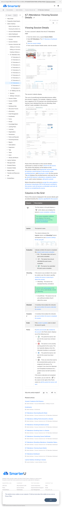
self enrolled (47, 288)
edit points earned (47, 179)
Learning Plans (12, 126)
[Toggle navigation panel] (23, 17)
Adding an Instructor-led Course (15, 47)
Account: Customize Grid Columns (34, 401)
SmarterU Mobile (11, 168)
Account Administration (15, 31)
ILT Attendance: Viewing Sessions (16, 85)
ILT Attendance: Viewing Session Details (16, 83)
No (55, 392)
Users (10, 155)
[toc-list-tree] (53, 23)
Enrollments (12, 116)
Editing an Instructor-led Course (15, 49)
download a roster (43, 173)
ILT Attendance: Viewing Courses (16, 80)
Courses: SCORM (13, 101)
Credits (10, 103)
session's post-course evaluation (45, 252)
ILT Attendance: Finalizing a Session (16, 70)
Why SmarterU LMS (21, 485)
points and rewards (41, 330)
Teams (10, 152)
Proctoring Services (13, 139)
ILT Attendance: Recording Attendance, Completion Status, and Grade (16, 75)
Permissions (12, 134)
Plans (3, 487)
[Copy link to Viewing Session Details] (51, 28)
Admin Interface (19, 10)
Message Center (11, 163)
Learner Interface (11, 160)
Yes (47, 392)
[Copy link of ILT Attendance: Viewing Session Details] (34, 17)
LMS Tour (4, 485)
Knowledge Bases (13, 124)
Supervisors (12, 147)
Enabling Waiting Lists (15, 52)
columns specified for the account (48, 199)
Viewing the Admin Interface (15, 29)
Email (46, 487)
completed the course (42, 220)
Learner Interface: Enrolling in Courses (35, 460)
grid (29, 175)
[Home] (11, 6)
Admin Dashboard (13, 34)
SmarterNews (10, 178)
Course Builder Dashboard (15, 36)
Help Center (10, 18)
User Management (35, 489)
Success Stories (20, 487)
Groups (10, 121)
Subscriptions (12, 145)
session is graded (42, 323)
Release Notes (10, 170)
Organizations (12, 132)
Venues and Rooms (13, 157)
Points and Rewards (14, 137)
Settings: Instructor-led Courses (15, 96)
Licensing (11, 129)
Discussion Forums (13, 108)
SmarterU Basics (11, 165)
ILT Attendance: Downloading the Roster (16, 57)
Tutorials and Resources (13, 173)
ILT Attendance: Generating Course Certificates (16, 72)
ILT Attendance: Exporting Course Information (16, 67)
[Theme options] (58, 6)
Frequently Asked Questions (14, 21)
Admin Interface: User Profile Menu (15, 26)
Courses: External (13, 42)
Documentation (9, 10)
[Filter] (20, 15)
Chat (46, 485)
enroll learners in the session (40, 171)
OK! (51, 500)
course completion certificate (47, 212)
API (8, 175)
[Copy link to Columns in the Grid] (47, 193)
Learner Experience (35, 485)
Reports (11, 142)
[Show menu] (54, 6)
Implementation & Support (37, 487)
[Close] (60, 2)
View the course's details (34, 43)
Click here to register (50, 1)
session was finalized (42, 221)
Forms (10, 119)
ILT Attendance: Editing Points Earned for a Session (16, 60)
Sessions (12, 93)
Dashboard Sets (13, 106)
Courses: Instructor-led (30, 10)
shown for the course (49, 166)
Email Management (13, 114)
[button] (11, 15)
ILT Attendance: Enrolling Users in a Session (16, 65)
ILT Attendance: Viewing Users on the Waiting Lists (16, 88)
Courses (11, 39)
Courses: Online (13, 98)
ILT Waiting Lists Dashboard (15, 90)
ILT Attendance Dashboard (43, 10)
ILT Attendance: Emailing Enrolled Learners (16, 62)
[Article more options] (57, 23)
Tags (10, 150)
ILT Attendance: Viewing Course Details (16, 78)
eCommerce (12, 111)
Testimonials (20, 489)
